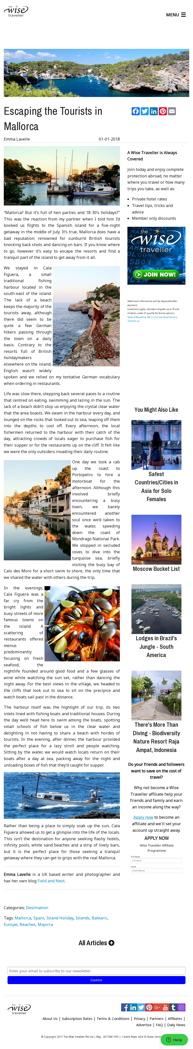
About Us (50, 1018)
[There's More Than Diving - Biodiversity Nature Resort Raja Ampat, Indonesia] (156, 695)
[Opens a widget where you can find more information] (174, 1040)
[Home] (16, 11)
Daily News (176, 1024)
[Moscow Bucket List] (156, 540)
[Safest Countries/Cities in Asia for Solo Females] (156, 445)
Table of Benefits (136, 317)
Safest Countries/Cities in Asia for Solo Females (156, 486)
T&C (149, 317)
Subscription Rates (77, 1018)
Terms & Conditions (113, 1018)
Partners (157, 1018)
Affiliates (175, 1018)
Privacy (139, 1018)
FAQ (159, 1024)
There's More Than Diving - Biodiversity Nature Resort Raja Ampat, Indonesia (156, 737)
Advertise (144, 1024)
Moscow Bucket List (156, 569)
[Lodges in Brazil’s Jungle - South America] (156, 609)
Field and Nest (51, 881)
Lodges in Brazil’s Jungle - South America (156, 646)
